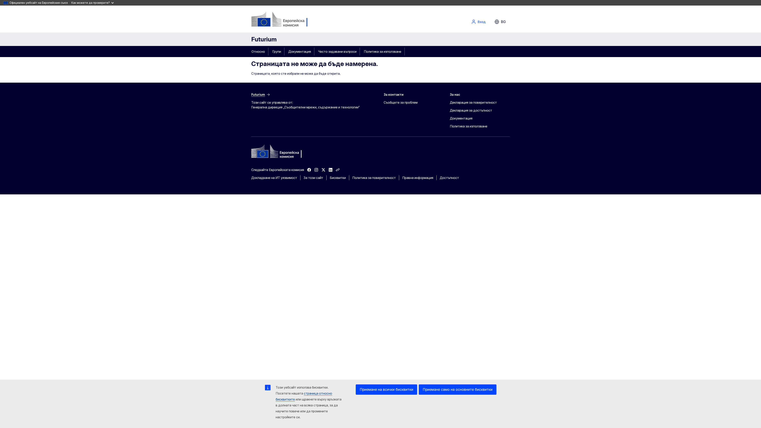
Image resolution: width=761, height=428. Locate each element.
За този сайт (313, 178)
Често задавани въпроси (337, 52)
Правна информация (417, 178)
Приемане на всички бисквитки (386, 389)
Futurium (264, 39)
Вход (482, 22)
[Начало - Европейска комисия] (283, 20)
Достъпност (449, 178)
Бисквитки (338, 178)
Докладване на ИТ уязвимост (274, 178)
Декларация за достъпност (471, 110)
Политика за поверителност (374, 178)
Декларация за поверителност (473, 102)
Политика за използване (382, 52)
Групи (276, 52)
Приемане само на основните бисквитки (457, 389)
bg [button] (503, 22)
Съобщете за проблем (401, 102)
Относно (258, 52)
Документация (299, 52)
